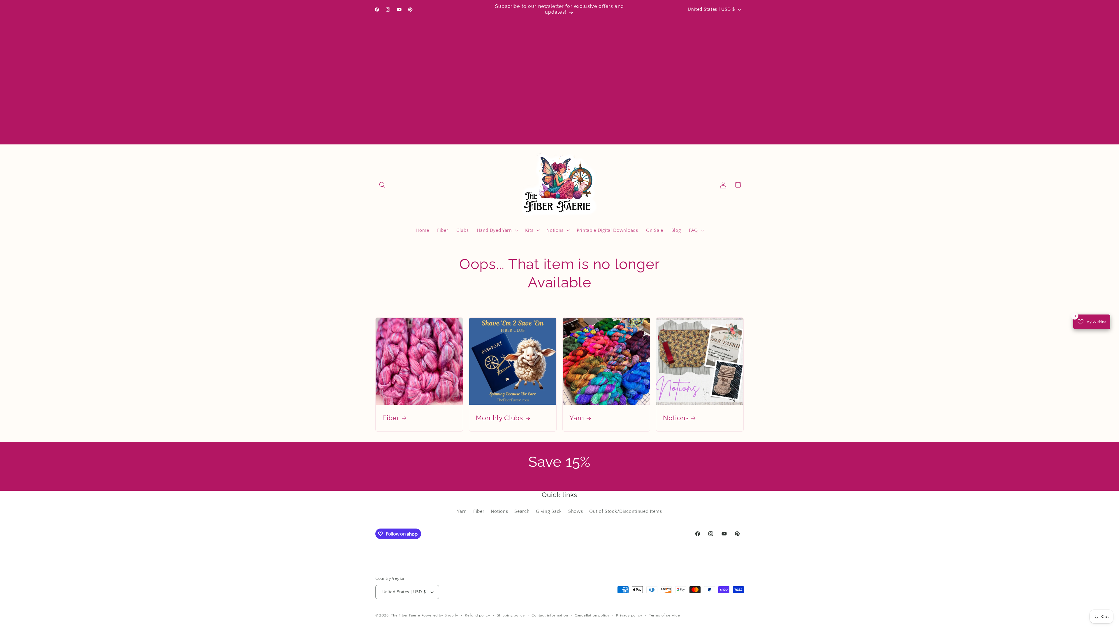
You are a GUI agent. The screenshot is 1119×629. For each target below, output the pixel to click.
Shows (575, 511)
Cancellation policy (592, 615)
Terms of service (664, 615)
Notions (676, 418)
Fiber (391, 418)
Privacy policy (629, 615)
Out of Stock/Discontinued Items (625, 511)
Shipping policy (511, 615)
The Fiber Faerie (405, 615)
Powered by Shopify (440, 615)
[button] (382, 185)
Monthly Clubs (499, 418)
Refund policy (477, 615)
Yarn (576, 418)
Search (521, 511)
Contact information (550, 615)
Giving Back (549, 511)
